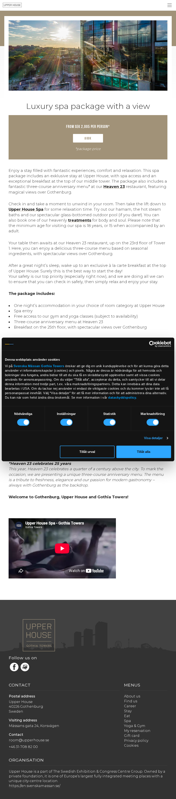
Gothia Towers (53, 366)
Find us (130, 701)
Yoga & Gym (134, 726)
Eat (127, 716)
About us (132, 696)
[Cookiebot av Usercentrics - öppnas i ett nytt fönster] (152, 344)
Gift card (132, 736)
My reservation (137, 731)
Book (88, 138)
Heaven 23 (114, 186)
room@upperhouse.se (29, 740)
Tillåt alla (143, 452)
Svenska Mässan (27, 366)
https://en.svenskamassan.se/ (34, 786)
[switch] (66, 422)
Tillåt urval (87, 452)
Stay (128, 711)
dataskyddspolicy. (122, 398)
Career (130, 706)
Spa (127, 721)
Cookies (131, 745)
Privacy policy (136, 741)
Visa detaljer (153, 438)
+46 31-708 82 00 (23, 747)
